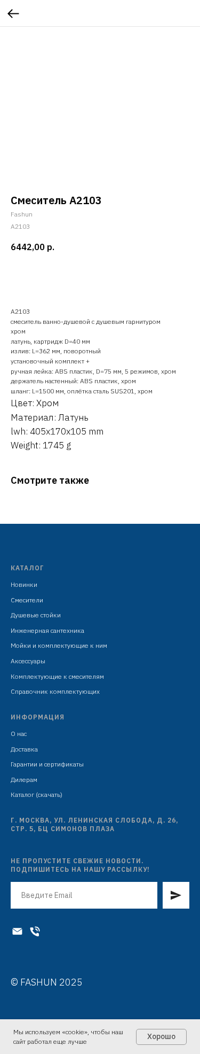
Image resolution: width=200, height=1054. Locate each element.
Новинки (24, 584)
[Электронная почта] (17, 931)
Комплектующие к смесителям (57, 676)
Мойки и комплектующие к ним (59, 645)
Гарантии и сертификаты (47, 764)
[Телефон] (35, 931)
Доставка (24, 749)
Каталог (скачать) (36, 794)
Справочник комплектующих (55, 691)
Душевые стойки (36, 615)
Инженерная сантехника (47, 630)
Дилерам (24, 780)
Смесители (27, 600)
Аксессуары (28, 661)
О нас (19, 734)
